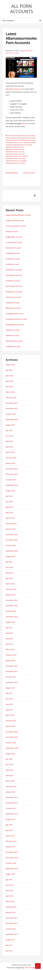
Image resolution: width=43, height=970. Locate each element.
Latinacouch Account (13, 297)
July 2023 (9, 562)
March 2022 (10, 649)
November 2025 (12, 408)
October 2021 (11, 677)
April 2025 (9, 447)
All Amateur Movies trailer (26, 138)
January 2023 (10, 595)
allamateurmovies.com (14, 89)
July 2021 (9, 693)
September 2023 (12, 551)
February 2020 (11, 786)
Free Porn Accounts (12, 53)
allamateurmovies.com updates (16, 161)
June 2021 (9, 699)
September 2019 (12, 814)
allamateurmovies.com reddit (15, 158)
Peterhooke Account (13, 248)
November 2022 (12, 606)
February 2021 (11, 721)
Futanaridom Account (14, 275)
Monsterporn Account (14, 286)
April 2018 (9, 896)
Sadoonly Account (12, 264)
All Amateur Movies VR (13, 140)
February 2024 (11, 523)
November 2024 (12, 474)
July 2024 (9, 496)
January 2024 (10, 529)
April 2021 (9, 710)
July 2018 (9, 879)
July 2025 (9, 430)
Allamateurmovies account (14, 143)
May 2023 (9, 573)
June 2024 (9, 501)
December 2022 (12, 600)
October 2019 (11, 808)
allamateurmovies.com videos (16, 163)
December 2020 (12, 732)
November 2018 (12, 858)
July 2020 (9, 759)
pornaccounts (27, 51)
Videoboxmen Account (14, 341)
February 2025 (11, 458)
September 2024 (12, 485)
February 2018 (11, 907)
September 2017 (12, 934)
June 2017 (9, 951)
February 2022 (11, 655)
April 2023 (9, 578)
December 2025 (12, 403)
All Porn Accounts (21, 8)
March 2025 (10, 452)
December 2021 (12, 666)
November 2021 (12, 671)
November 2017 (12, 923)
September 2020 (12, 748)
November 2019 (12, 803)
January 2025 (10, 463)
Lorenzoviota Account (14, 242)
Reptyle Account (12, 231)
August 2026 (10, 365)
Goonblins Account (13, 281)
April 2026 (9, 386)
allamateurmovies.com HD (14, 147)
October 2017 (11, 929)
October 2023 (11, 545)
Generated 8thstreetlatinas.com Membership (13, 173)
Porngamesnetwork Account (16, 319)
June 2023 (9, 567)
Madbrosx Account (13, 330)
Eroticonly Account (13, 259)
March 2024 (10, 518)
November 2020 (12, 737)
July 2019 (9, 825)
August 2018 (10, 874)
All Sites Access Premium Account (30, 173)
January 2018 (10, 912)
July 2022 (9, 627)
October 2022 (11, 611)
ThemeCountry (30, 967)
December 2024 (12, 469)
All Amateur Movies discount (17, 136)
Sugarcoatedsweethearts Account (18, 215)
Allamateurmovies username (22, 145)
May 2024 (9, 507)
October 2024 (11, 480)
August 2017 (10, 940)
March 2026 (10, 392)
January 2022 (10, 660)
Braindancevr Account (14, 270)
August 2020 (10, 754)
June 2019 (9, 830)
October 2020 (11, 742)
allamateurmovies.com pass (15, 154)
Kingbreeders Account (14, 237)
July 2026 (9, 370)
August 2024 (10, 491)
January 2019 (10, 847)
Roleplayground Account (15, 324)
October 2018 (11, 863)
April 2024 (9, 512)
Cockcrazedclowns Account (16, 226)
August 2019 (10, 819)
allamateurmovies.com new (15, 152)
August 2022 (10, 622)
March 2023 (10, 584)
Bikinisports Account (13, 308)
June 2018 (9, 885)
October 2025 (11, 414)
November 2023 (12, 540)
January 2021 (10, 726)
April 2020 (9, 775)
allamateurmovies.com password (17, 156)
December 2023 (12, 534)
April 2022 (9, 644)
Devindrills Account (13, 253)
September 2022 (12, 617)
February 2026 (11, 397)
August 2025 (10, 425)
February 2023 (11, 589)
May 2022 (9, 638)
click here (25, 123)
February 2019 (11, 841)
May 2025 (9, 441)
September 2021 (12, 682)
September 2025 (12, 419)
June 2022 (9, 633)
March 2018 (10, 901)
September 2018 (12, 868)
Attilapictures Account (14, 292)
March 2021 (10, 715)
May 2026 (9, 381)
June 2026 (9, 376)
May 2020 (9, 770)
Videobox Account (12, 335)
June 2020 (9, 764)
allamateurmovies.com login (15, 149)
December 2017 (12, 918)
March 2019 (10, 836)
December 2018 (12, 852)
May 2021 (9, 704)
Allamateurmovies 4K (28, 140)
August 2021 (10, 688)
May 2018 (9, 890)
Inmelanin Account (12, 303)
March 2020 (10, 781)
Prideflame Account (13, 346)
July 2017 (9, 945)
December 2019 (12, 797)
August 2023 (10, 556)
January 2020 (10, 792)
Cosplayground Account (14, 313)
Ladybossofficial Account (15, 220)
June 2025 (9, 436)
